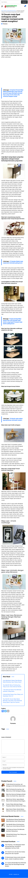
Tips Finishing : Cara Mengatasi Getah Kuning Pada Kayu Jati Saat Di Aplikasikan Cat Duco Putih (15, 846)
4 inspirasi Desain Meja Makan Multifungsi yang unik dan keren (13, 91)
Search (24, 2)
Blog (5, 10)
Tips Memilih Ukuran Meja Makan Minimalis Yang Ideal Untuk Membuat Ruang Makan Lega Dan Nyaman (12, 700)
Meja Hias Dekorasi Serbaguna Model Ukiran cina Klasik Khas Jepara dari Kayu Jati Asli (15, 796)
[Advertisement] (14, 73)
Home (2, 10)
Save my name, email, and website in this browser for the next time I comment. (13, 768)
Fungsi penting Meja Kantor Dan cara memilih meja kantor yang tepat (12, 320)
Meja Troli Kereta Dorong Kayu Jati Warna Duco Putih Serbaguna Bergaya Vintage (16, 791)
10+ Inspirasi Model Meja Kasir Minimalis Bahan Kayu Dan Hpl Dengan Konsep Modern (15, 864)
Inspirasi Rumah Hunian (11, 10)
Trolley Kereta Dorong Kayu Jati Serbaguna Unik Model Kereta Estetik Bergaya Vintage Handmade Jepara (15, 786)
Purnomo (5, 23)
